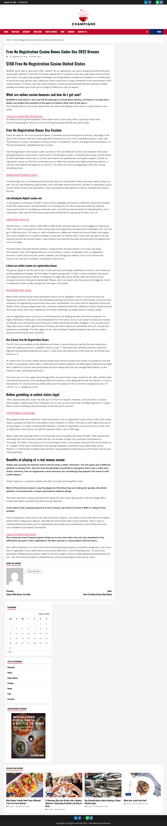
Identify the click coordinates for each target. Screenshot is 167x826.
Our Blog (15, 31)
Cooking (71, 31)
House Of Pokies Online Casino (21, 534)
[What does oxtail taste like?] (142, 785)
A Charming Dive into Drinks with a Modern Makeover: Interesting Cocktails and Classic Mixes (63, 803)
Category (26, 31)
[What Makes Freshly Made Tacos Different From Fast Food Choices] (24, 785)
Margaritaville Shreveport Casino (21, 174)
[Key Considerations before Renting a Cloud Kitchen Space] (103, 785)
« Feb (9, 652)
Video (159, 31)
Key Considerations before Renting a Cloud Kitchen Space (102, 802)
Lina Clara (11, 806)
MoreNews (94, 823)
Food (62, 31)
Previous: (18, 593)
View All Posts (34, 571)
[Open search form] (147, 32)
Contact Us (82, 31)
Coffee (9, 672)
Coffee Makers (51, 31)
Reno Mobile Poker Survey (18, 290)
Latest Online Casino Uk (17, 219)
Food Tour (38, 31)
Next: (97, 593)
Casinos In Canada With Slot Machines (24, 116)
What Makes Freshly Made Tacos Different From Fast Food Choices (23, 802)
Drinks (9, 688)
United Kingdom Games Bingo (20, 412)
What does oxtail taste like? (135, 800)
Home (6, 31)
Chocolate (11, 667)
